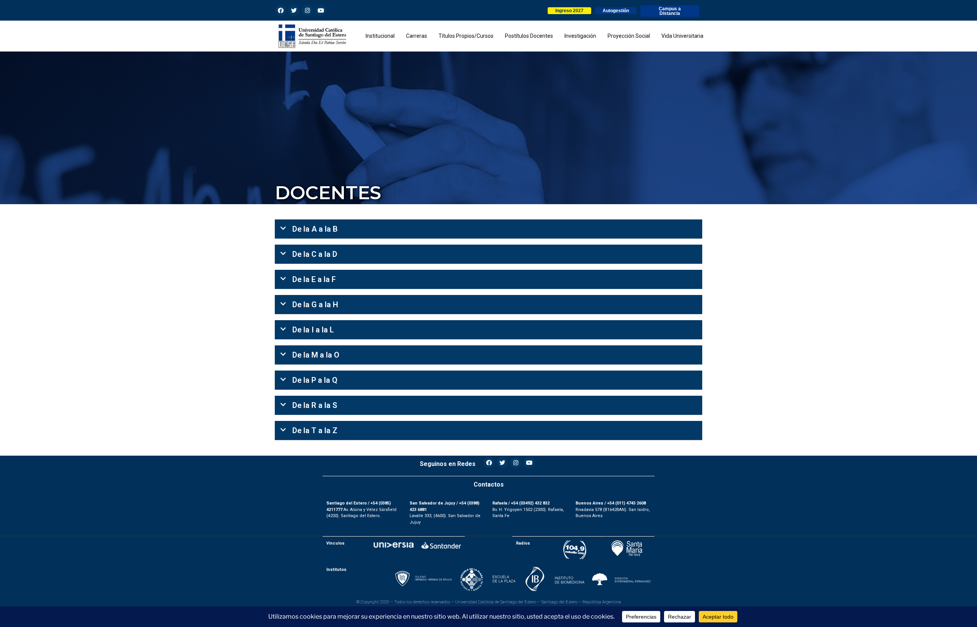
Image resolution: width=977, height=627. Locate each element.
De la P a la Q (314, 380)
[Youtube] (320, 10)
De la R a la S (314, 405)
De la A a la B (315, 229)
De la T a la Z (314, 430)
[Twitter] (294, 10)
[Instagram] (307, 10)
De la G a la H (315, 304)
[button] (569, 10)
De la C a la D (314, 254)
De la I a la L (313, 329)
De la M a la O (315, 354)
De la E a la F (314, 279)
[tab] (488, 229)
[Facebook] (280, 10)
